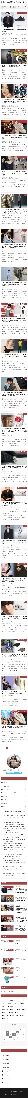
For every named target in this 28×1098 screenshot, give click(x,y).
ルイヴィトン (17, 106)
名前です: (5, 770)
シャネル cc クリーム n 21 (8, 178)
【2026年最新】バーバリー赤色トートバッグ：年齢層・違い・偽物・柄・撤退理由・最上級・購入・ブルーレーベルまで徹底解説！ (14, 246)
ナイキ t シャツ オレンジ (8, 325)
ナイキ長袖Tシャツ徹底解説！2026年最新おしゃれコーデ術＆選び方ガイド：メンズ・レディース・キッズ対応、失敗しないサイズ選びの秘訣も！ (14, 211)
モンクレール (5, 1009)
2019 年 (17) (6, 1083)
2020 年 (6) (6, 1079)
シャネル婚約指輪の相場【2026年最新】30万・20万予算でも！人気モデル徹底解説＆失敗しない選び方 (14, 468)
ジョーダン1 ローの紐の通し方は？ (10, 142)
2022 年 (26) (6, 1071)
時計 (5, 796)
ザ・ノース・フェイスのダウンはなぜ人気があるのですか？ (14, 661)
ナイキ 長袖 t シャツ (18, 215)
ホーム (7, 1091)
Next (19, 748)
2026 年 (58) (6, 1055)
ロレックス (17, 1003)
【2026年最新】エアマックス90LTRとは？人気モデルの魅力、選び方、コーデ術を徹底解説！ (14, 727)
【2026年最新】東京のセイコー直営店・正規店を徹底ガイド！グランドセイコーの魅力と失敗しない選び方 (14, 542)
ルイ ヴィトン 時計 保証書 (8, 106)
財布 (5, 803)
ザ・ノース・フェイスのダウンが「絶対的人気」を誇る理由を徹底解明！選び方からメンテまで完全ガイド (14, 656)
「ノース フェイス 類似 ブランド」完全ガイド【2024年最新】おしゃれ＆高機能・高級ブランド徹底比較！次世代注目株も (14, 394)
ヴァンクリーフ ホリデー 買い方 (20, 951)
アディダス (5, 1012)
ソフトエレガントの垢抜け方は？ (21, 961)
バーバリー (18, 251)
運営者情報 (22, 1091)
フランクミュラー (14, 1015)
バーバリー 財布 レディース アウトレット (20, 970)
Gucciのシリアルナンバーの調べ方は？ (20, 942)
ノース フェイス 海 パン (8, 289)
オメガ (10, 1003)
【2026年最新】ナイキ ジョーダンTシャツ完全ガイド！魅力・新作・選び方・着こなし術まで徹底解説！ (14, 356)
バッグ (5, 789)
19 (10, 1037)
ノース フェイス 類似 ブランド (9, 399)
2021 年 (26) (6, 1075)
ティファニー (5, 1015)
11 (7, 1034)
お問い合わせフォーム (14, 1091)
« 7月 (4, 1044)
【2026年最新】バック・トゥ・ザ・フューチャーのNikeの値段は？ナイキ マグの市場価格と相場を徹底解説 (14, 29)
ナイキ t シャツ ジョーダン (8, 361)
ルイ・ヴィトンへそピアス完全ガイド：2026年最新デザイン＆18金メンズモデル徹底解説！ (14, 692)
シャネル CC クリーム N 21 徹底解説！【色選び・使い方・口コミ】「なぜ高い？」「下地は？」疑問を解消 (14, 173)
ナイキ (19, 142)
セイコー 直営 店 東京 (7, 547)
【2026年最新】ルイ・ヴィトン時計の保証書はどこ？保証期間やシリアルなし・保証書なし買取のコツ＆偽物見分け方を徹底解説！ (14, 101)
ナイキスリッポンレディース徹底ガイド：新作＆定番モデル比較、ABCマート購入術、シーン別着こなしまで (14, 618)
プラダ (17, 1012)
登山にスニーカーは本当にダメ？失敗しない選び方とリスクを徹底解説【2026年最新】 (14, 66)
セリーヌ (4, 1006)
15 (16, 748)
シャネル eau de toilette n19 (9, 585)
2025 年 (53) (6, 1059)
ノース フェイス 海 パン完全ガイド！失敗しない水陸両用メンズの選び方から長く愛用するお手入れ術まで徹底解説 (14, 284)
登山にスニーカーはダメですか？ (9, 70)
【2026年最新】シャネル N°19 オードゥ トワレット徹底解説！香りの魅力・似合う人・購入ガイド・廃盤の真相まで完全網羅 (14, 580)
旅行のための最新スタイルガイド (11, 2)
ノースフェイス (20, 70)
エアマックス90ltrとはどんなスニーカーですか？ (12, 731)
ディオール (13, 1009)
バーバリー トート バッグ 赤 (9, 251)
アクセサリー (7, 782)
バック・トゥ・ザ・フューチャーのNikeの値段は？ (13, 34)
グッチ (17, 1006)
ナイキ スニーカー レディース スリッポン (11, 623)
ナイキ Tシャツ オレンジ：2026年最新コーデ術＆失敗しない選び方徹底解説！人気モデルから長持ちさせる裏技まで (14, 320)
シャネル (17, 178)
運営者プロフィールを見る (14, 772)
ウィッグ (6, 786)
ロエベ (23, 1003)
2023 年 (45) (6, 1067)
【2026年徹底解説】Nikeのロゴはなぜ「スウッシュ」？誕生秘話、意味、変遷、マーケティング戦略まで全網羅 (14, 504)
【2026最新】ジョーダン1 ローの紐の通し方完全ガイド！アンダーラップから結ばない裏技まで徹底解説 (14, 137)
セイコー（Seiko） (17, 547)
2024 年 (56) (6, 1063)
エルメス (11, 1006)
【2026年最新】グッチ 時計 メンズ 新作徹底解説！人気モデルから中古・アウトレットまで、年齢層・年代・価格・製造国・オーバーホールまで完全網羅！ (14, 431)
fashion (11, 1012)
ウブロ (22, 1015)
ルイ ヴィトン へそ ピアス (8, 696)
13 (14, 1034)
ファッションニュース (9, 792)
